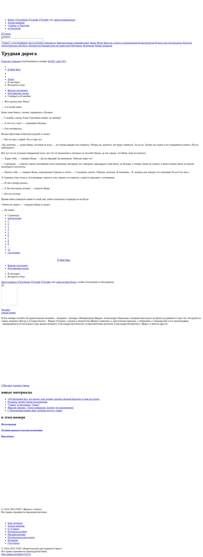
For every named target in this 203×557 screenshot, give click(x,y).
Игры (100, 43)
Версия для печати (18, 90)
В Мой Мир (14, 69)
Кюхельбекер (7, 436)
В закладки (14, 82)
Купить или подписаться (168, 43)
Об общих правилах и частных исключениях (22, 430)
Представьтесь (9, 282)
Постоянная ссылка (18, 93)
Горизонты (50, 43)
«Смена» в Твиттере (18, 25)
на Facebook (14, 28)
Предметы (76, 45)
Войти (11, 19)
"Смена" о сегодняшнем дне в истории (22, 43)
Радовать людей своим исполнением (27, 402)
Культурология (146, 43)
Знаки (93, 43)
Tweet (11, 79)
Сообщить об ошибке (19, 96)
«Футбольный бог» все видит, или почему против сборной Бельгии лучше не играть (53, 399)
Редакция (13, 540)
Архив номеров (16, 22)
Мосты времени (8, 424)
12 (9, 249)
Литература (34, 45)
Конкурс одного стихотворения (121, 43)
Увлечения (88, 45)
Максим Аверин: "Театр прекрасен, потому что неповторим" (41, 407)
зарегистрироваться (64, 19)
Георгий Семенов (10, 61)
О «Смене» (14, 528)
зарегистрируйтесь (66, 282)
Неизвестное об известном (56, 45)
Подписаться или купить (21, 537)
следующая (14, 252)
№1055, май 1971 (57, 61)
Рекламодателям (16, 534)
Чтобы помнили (103, 45)
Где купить (14, 543)
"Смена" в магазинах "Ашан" (24, 404)
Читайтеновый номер (8, 311)
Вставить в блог (16, 85)
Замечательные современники (72, 43)
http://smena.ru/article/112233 (16, 554)
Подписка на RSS (17, 531)
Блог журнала (15, 523)
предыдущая (14, 218)
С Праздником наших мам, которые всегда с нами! (35, 410)
